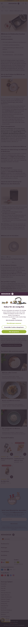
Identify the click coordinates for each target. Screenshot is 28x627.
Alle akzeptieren (14, 331)
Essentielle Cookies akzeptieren (14, 327)
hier (25, 317)
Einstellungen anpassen (14, 323)
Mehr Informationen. (10, 320)
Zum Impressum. (18, 320)
